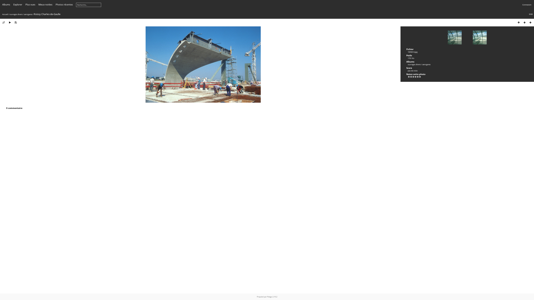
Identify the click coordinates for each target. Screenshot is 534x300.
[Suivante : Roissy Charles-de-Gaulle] (530, 22)
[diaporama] (10, 22)
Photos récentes (64, 4)
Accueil (5, 14)
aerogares (28, 14)
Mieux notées (45, 4)
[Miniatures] (519, 22)
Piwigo (269, 297)
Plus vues (30, 4)
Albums (6, 4)
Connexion (526, 4)
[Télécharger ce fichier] (16, 22)
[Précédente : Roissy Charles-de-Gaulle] (524, 22)
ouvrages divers (16, 14)
